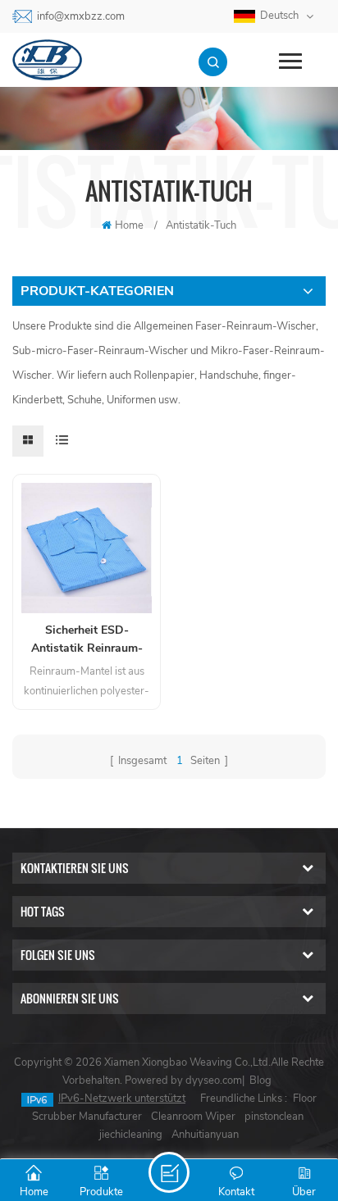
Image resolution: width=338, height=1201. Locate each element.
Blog (260, 1080)
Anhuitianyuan (205, 1134)
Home (129, 225)
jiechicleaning (130, 1134)
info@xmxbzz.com (81, 16)
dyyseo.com (213, 1080)
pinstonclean (274, 1116)
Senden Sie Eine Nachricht (169, 1172)
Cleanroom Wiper (193, 1116)
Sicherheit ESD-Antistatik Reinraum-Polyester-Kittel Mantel (86, 639)
